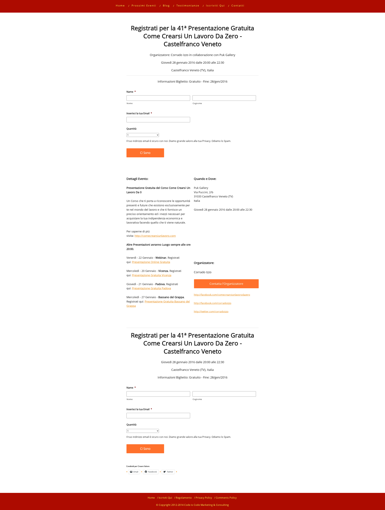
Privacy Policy (204, 497)
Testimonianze (187, 5)
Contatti (237, 5)
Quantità (131, 128)
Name (131, 91)
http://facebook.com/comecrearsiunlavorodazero (222, 294)
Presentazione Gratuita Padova (151, 288)
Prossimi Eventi (144, 5)
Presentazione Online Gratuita (151, 262)
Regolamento (184, 497)
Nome (130, 103)
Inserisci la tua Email (139, 113)
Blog (166, 5)
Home (120, 5)
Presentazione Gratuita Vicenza (151, 275)
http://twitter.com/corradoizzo (211, 311)
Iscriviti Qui (215, 5)
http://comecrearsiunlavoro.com (155, 236)
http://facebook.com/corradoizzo (212, 303)
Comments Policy (226, 497)
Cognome (197, 103)
